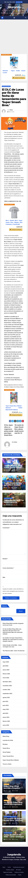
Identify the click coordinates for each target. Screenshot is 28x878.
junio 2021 (6, 705)
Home (4, 867)
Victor (11, 110)
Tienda (19, 874)
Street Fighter (7, 752)
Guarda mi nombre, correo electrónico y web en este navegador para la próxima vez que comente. (13, 591)
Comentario (6, 527)
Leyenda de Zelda (8, 740)
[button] (25, 17)
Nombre (5, 558)
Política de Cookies (19, 872)
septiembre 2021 (7, 693)
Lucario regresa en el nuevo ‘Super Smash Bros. (13, 467)
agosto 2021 (6, 697)
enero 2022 (6, 677)
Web (4, 577)
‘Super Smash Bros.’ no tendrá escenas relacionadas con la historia (14, 503)
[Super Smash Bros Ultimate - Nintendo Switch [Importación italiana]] (14, 398)
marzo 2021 (6, 717)
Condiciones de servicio (18, 867)
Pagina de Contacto (7, 872)
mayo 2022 (6, 662)
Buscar (4, 606)
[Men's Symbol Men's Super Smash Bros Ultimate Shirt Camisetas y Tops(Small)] (14, 212)
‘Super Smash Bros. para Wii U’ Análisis (12, 484)
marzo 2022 (6, 669)
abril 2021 (5, 713)
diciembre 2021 (7, 681)
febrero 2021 (6, 721)
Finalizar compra (10, 869)
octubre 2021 (6, 689)
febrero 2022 (6, 673)
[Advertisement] (14, 34)
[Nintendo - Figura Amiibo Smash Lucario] (14, 63)
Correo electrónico (8, 568)
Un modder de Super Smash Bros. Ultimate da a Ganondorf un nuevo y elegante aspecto (13, 639)
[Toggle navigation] (14, 18)
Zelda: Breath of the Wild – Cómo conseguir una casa (14, 837)
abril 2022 (5, 666)
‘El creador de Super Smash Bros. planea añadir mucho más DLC (19, 429)
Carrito (9, 867)
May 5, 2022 (8, 823)
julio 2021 (5, 701)
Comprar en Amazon (19, 77)
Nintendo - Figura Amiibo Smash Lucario (14, 71)
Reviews (5, 744)
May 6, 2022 (8, 790)
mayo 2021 (6, 709)
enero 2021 (6, 725)
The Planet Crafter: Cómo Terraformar (13, 650)
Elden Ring (6, 736)
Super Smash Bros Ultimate (11, 760)
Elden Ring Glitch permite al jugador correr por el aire (12, 788)
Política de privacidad (11, 874)
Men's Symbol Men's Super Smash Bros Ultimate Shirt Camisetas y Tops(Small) (14, 222)
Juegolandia (14, 7)
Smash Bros (6, 748)
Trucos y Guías (7, 764)
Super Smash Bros (6, 86)
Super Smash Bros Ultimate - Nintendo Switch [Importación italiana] (14, 407)
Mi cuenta (18, 869)
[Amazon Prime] (23, 75)
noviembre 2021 (7, 685)
